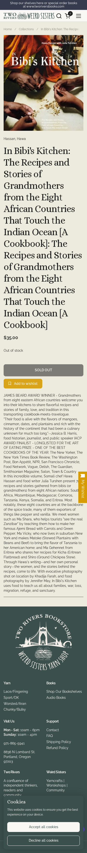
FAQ (49, 736)
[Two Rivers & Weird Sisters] (29, 15)
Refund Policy (57, 748)
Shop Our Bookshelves (64, 691)
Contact (52, 730)
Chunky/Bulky (15, 709)
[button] (59, 16)
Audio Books (56, 698)
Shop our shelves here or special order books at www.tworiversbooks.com (43, 4)
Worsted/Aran (15, 704)
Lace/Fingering (16, 691)
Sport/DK (11, 698)
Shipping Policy (58, 742)
